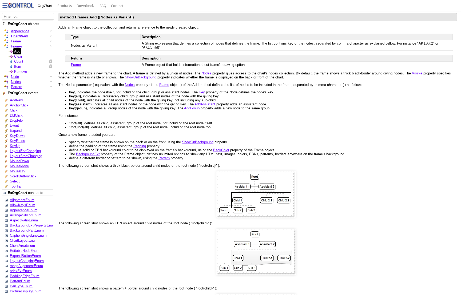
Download (86, 5)
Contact (117, 5)
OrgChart (45, 5)
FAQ (103, 5)
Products (64, 5)
